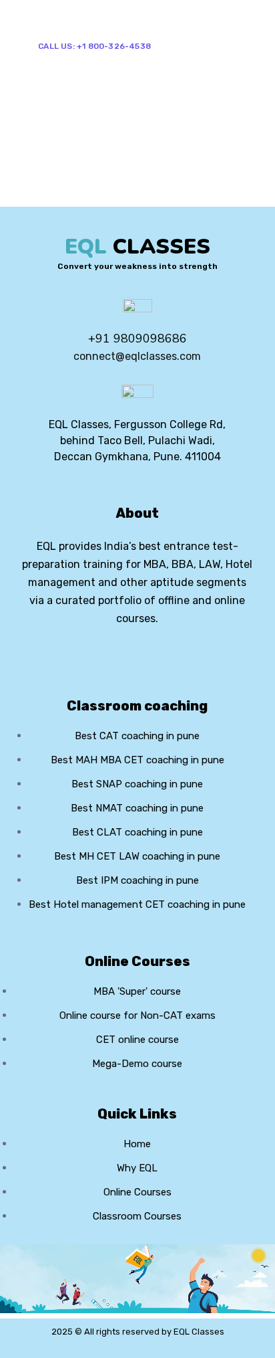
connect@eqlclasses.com (137, 356)
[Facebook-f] (114, 655)
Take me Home (41, 197)
